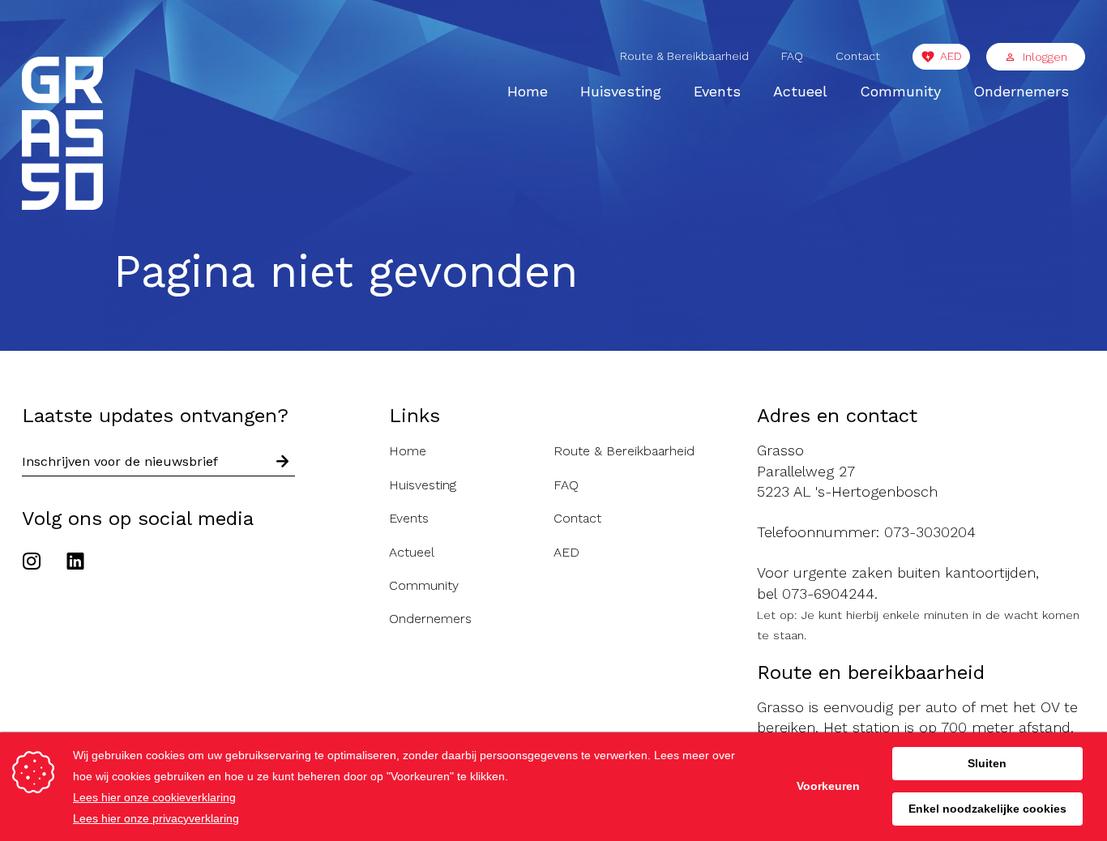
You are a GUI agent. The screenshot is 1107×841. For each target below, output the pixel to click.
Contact (858, 55)
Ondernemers (1021, 91)
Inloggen (1045, 56)
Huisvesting (620, 91)
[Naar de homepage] (62, 136)
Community (900, 91)
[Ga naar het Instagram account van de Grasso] (35, 563)
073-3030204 (930, 531)
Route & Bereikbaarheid (684, 55)
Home (527, 91)
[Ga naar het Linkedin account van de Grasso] (75, 563)
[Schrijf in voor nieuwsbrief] (283, 462)
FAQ (792, 55)
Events (717, 91)
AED (951, 55)
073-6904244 (828, 593)
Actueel (800, 91)
